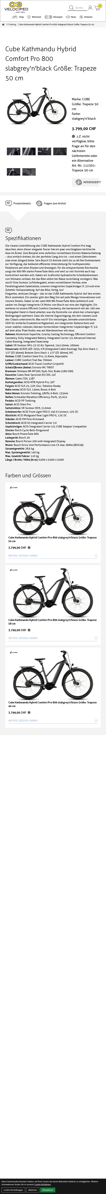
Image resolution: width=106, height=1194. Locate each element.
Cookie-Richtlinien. (42, 1184)
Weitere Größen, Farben (22, 555)
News (73, 17)
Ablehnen (32, 1190)
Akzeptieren (47, 1190)
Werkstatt (36, 17)
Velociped (57, 17)
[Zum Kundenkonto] (90, 8)
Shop (21, 17)
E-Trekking (11, 25)
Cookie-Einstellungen (13, 1190)
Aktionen (88, 17)
